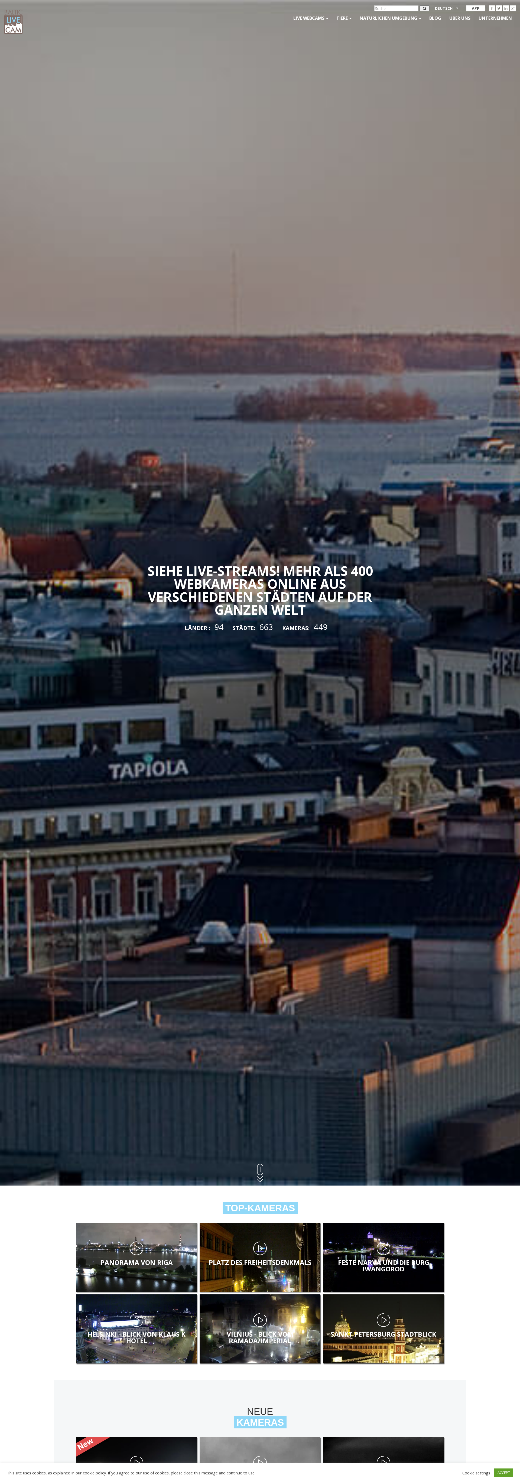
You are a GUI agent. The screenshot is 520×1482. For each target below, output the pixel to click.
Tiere (342, 18)
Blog (435, 18)
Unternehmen (495, 18)
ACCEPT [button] (504, 1472)
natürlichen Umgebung (389, 18)
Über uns (459, 18)
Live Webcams (309, 18)
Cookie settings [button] (476, 1472)
